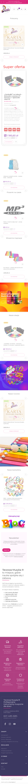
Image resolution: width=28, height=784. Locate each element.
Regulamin (18, 553)
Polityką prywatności (18, 556)
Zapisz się (6, 550)
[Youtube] (14, 724)
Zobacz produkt (14, 57)
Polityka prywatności (6, 750)
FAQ (2, 766)
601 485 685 (10, 716)
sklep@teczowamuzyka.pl (10, 718)
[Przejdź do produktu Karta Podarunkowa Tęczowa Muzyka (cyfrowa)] (14, 36)
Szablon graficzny (8, 782)
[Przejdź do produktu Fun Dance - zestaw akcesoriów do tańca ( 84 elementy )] (14, 255)
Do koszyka (8, 141)
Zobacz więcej (7, 302)
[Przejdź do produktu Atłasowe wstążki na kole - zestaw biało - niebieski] (14, 164)
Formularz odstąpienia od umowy (9, 741)
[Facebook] (5, 724)
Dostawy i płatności (6, 737)
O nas (2, 759)
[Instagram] (10, 724)
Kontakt (3, 769)
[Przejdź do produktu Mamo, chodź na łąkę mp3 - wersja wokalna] (14, 210)
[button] (27, 2)
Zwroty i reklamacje (6, 739)
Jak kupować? (4, 735)
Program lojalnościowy (7, 753)
